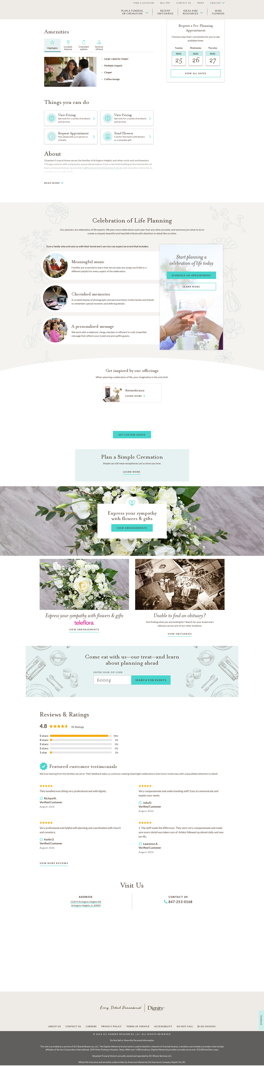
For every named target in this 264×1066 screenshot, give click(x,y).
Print (200, 3)
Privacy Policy (111, 1026)
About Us (54, 1026)
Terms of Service (138, 1026)
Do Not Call (185, 1026)
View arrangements (84, 629)
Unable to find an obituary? (179, 615)
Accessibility (163, 1026)
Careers (91, 1026)
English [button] (215, 3)
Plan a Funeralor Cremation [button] (132, 12)
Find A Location (143, 3)
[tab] (52, 45)
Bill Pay (165, 3)
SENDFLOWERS (218, 12)
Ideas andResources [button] (190, 12)
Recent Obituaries (165, 12)
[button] (216, 3)
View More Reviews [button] (54, 863)
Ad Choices (208, 1026)
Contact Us (183, 3)
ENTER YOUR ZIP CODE (108, 672)
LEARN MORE (132, 471)
